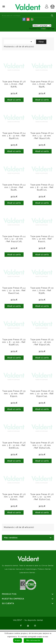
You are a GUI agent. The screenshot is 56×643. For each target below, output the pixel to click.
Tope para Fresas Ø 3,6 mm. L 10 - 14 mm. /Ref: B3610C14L (42, 497)
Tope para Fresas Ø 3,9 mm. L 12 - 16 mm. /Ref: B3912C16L (42, 342)
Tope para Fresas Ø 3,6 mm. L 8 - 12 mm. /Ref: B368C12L (14, 445)
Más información (33, 640)
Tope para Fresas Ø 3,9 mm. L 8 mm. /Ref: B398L (42, 290)
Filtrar (41, 42)
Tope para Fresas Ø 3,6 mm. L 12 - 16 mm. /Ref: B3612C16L (42, 445)
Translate (50, 29)
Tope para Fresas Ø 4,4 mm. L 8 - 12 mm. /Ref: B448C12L (42, 187)
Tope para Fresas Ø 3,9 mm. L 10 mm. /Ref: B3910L (14, 393)
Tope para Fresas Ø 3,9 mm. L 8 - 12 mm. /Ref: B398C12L (14, 342)
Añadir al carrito (14, 100)
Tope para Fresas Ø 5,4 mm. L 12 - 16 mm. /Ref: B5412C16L (42, 135)
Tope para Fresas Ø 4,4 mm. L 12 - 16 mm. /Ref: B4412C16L (14, 239)
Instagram (35, 625)
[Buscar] (52, 16)
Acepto (17, 640)
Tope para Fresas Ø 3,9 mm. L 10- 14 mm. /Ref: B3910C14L (42, 393)
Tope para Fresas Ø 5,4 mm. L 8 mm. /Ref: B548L (42, 84)
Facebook (21, 625)
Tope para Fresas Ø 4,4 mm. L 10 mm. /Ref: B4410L (42, 239)
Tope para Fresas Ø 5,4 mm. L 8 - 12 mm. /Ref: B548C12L (14, 135)
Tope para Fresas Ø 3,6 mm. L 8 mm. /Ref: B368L (14, 84)
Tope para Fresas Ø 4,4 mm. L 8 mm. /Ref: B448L (14, 187)
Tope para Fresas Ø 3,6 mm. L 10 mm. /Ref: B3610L (14, 497)
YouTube (28, 625)
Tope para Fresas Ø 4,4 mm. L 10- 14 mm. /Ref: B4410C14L (14, 290)
